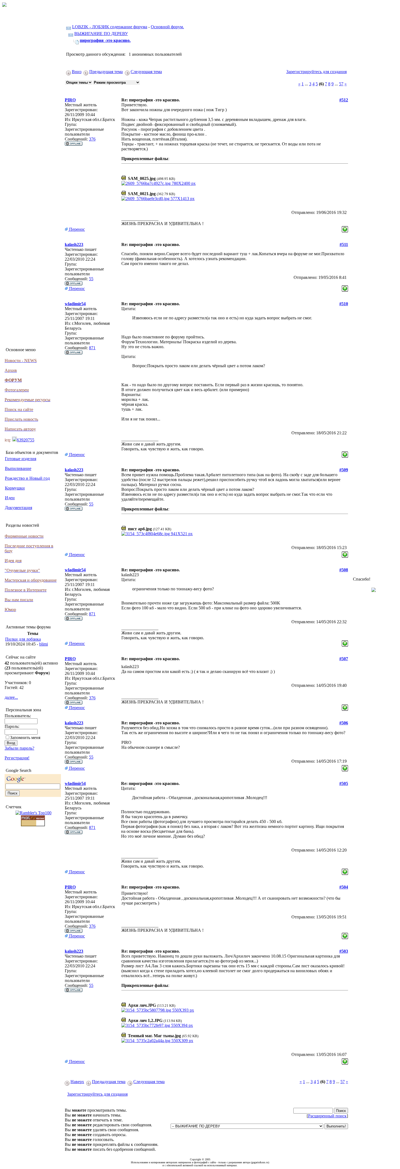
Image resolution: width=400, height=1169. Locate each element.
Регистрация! (17, 758)
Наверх (77, 1081)
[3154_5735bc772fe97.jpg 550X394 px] (157, 1025)
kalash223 (74, 244)
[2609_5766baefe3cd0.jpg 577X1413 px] (158, 198)
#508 (343, 570)
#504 (343, 887)
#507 (343, 658)
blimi (43, 644)
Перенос (76, 229)
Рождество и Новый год (27, 478)
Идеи (10, 497)
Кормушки (15, 488)
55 (91, 278)
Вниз (76, 71)
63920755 (25, 440)
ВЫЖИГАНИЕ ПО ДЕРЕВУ (101, 33)
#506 (343, 723)
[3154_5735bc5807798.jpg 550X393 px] (157, 1010)
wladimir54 (75, 303)
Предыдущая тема (106, 71)
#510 (343, 303)
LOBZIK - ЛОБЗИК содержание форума (109, 26)
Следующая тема (146, 71)
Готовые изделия (20, 458)
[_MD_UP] (345, 228)
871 (92, 347)
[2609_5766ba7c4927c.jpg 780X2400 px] (158, 183)
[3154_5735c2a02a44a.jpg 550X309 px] (157, 1040)
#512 (343, 100)
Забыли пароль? (19, 748)
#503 (343, 951)
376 (92, 139)
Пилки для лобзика (23, 639)
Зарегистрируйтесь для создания (316, 71)
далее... (11, 697)
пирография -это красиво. (105, 40)
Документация (18, 507)
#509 (343, 469)
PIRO (70, 100)
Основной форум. (167, 26)
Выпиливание (18, 468)
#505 (343, 783)
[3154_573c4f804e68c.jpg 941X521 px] (157, 533)
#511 (344, 244)
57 (341, 84)
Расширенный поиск (327, 1116)
